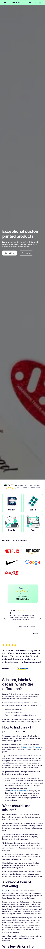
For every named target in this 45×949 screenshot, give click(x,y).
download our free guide (31, 747)
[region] (22, 618)
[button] (4, 2)
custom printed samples (19, 791)
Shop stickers (10, 253)
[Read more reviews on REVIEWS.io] (22, 599)
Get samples (26, 253)
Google (5, 891)
